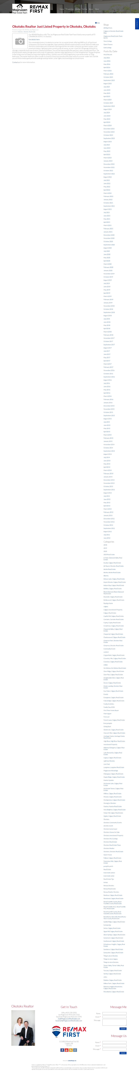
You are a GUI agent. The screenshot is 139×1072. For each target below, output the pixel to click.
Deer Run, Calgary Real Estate (113, 674)
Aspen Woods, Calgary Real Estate (115, 582)
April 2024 (107, 122)
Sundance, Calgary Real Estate (113, 949)
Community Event (109, 649)
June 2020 (107, 254)
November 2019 (109, 274)
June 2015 (107, 425)
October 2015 (108, 412)
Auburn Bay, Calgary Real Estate (114, 585)
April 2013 (107, 506)
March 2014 (107, 470)
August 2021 (108, 209)
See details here (34, 39)
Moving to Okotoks (110, 803)
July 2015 (107, 422)
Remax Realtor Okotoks (111, 892)
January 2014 (108, 477)
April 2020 (107, 261)
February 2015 (108, 438)
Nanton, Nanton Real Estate (113, 806)
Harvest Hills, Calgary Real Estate (114, 733)
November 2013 (109, 483)
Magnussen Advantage (111, 770)
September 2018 (109, 312)
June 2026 (107, 61)
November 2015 (109, 409)
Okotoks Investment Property (113, 835)
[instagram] (75, 1050)
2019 (105, 548)
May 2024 (107, 119)
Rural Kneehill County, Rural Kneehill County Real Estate (112, 912)
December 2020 (109, 235)
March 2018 (107, 332)
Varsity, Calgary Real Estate (112, 974)
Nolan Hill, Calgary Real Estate (113, 813)
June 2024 (107, 116)
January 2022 (108, 199)
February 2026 (108, 74)
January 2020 (108, 270)
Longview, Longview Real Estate (114, 767)
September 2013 (109, 489)
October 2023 (108, 135)
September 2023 (109, 138)
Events (106, 694)
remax (106, 882)
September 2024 (109, 106)
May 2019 (107, 290)
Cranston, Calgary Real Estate (113, 661)
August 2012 (108, 531)
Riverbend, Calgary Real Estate (113, 898)
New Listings (108, 41)
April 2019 (107, 293)
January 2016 (108, 402)
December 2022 (109, 164)
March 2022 (107, 193)
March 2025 (107, 99)
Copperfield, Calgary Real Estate (114, 655)
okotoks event (108, 826)
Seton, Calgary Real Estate (112, 928)
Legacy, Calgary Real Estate (112, 758)
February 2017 (108, 367)
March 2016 (107, 396)
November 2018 (109, 306)
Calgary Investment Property (113, 610)
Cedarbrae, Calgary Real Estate (114, 626)
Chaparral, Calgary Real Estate (113, 634)
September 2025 (109, 80)
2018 (105, 545)
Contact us (16, 62)
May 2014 (107, 464)
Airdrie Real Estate (110, 569)
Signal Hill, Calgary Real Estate (113, 931)
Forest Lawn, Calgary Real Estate (114, 720)
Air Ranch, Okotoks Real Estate (114, 566)
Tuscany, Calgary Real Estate (113, 970)
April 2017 (107, 361)
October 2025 (108, 77)
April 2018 (107, 328)
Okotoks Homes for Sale (112, 832)
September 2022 (109, 174)
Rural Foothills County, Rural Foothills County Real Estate (113, 902)
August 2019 (108, 280)
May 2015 (107, 428)
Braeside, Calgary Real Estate (113, 597)
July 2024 (107, 112)
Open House (108, 855)
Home (62, 9)
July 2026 (107, 58)
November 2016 (109, 370)
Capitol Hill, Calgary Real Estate (114, 616)
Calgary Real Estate (110, 613)
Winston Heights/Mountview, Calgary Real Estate (113, 987)
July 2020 (107, 251)
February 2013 (108, 512)
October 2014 (108, 448)
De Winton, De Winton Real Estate (115, 668)
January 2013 (108, 515)
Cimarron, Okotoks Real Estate (114, 645)
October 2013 (108, 486)
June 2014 (107, 460)
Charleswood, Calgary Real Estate (114, 637)
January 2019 (108, 303)
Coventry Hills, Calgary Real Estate (115, 658)
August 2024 (108, 109)
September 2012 (109, 528)
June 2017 (107, 354)
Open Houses (108, 44)
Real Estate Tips (109, 879)
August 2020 (108, 248)
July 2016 (107, 383)
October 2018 (108, 309)
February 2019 (108, 299)
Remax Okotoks (109, 885)
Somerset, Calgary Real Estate (113, 938)
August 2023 (108, 141)
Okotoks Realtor (109, 848)
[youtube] (67, 1050)
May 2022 (107, 186)
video (105, 977)
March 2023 (107, 157)
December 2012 (109, 518)
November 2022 (109, 167)
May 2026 (107, 64)
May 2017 (107, 357)
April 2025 (107, 96)
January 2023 (108, 161)
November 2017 (109, 338)
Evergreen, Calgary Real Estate (113, 697)
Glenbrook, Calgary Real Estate (114, 730)
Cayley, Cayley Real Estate (112, 622)
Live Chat (107, 764)
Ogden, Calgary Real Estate (112, 816)
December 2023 (109, 128)
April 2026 (107, 67)
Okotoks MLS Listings (111, 838)
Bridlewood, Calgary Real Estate (114, 600)
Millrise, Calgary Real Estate (112, 793)
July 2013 (107, 496)
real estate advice (109, 873)
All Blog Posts (108, 28)
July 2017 (107, 351)
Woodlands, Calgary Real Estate (114, 991)
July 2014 (107, 457)
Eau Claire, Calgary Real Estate (113, 691)
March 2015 (107, 435)
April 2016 (107, 393)
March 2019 (107, 296)
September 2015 (109, 415)
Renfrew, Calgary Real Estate (113, 895)
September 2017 (109, 344)
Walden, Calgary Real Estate (113, 980)
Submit (123, 1028)
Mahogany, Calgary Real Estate (113, 774)
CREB (106, 665)
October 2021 (108, 203)
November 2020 (109, 238)
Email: (97, 1017)
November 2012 (109, 522)
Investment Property (110, 744)
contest (106, 652)
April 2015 (107, 431)
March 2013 (107, 509)
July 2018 (107, 319)
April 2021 (107, 222)
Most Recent (108, 54)
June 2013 (107, 499)
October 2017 (108, 341)
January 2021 (108, 232)
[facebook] (62, 1050)
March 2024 (107, 125)
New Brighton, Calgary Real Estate (115, 809)
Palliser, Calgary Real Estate (112, 858)
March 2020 (107, 264)
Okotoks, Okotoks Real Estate (26, 32)
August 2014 (108, 454)
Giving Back (107, 726)
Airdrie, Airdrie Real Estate (112, 572)
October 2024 (108, 103)
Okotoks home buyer (110, 829)
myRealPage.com (72, 1060)
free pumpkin (108, 723)
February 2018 (108, 335)
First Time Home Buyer (111, 710)
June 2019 (107, 286)
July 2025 (107, 87)
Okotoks (106, 819)
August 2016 (108, 380)
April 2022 (107, 190)
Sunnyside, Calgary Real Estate (113, 952)
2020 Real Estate (109, 554)
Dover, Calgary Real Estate (112, 683)
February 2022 (108, 196)
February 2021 (108, 228)
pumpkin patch (108, 866)
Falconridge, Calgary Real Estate (114, 701)
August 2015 (108, 419)
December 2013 (109, 480)
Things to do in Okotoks (111, 962)
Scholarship (107, 925)
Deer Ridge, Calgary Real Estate (114, 671)
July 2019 (107, 283)
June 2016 (107, 386)
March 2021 (107, 225)
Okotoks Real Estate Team (112, 845)
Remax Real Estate (110, 889)
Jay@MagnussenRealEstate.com (69, 1019)
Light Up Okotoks (109, 761)
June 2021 (107, 216)
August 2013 (108, 493)
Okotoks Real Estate (110, 842)
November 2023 (109, 132)
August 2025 (108, 83)
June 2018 (107, 322)
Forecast (106, 717)
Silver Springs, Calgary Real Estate (114, 934)
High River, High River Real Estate (114, 741)
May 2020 (107, 257)
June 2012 (107, 538)
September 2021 (109, 206)
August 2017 (108, 348)
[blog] (71, 1050)
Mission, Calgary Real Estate (113, 797)
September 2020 (109, 245)
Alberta (106, 576)
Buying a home (108, 603)
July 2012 (107, 535)
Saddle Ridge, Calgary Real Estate (114, 922)
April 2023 (107, 154)
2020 (105, 551)
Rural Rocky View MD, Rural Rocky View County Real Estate (115, 917)
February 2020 (108, 267)
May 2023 (107, 151)
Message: (97, 1020)
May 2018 (107, 325)
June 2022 (107, 183)
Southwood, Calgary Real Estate (114, 941)
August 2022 (108, 177)
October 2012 (108, 525)
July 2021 (107, 212)
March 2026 (107, 70)
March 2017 (107, 364)
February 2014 (108, 473)
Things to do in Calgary (111, 959)
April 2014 (107, 467)
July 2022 (107, 180)
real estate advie (109, 876)
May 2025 (107, 93)
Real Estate (107, 869)
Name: (98, 1013)
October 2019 (108, 277)
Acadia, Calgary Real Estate (112, 563)
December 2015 (109, 406)
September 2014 (109, 451)
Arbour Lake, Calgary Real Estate (114, 579)
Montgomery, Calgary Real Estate (114, 800)
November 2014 (109, 444)
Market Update (109, 780)
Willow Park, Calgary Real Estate (114, 983)
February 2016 (108, 399)
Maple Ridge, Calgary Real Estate (114, 777)
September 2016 (109, 377)
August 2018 (108, 315)
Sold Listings (107, 47)
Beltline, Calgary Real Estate (113, 588)
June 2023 (107, 148)
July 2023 (107, 145)
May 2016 (107, 390)
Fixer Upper (107, 713)
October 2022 (108, 170)
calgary (106, 606)
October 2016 (108, 373)
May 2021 (107, 219)
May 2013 (107, 502)
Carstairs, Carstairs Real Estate (114, 619)
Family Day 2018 (109, 707)
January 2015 (108, 441)
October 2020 (108, 241)
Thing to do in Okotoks (111, 956)
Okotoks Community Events (113, 822)
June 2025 (107, 90)
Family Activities (109, 704)
